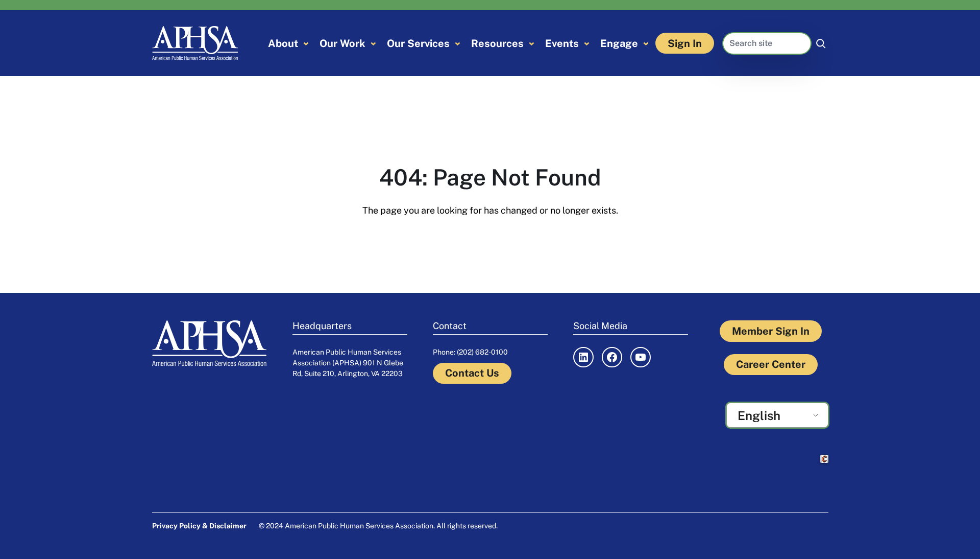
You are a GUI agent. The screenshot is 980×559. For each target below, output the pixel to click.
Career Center (770, 364)
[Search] (820, 43)
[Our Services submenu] (457, 43)
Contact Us (472, 373)
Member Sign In (771, 331)
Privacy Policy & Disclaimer (199, 526)
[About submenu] (306, 43)
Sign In (685, 43)
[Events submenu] (587, 43)
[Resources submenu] (531, 43)
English (759, 415)
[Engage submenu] (646, 43)
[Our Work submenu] (373, 43)
